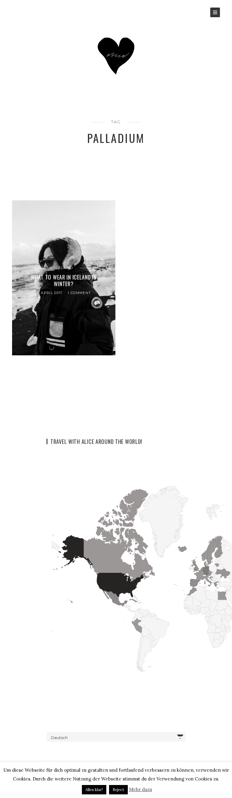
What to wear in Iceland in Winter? (64, 280)
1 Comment (79, 293)
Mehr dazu (140, 789)
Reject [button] (118, 789)
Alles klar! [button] (94, 789)
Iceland (64, 268)
